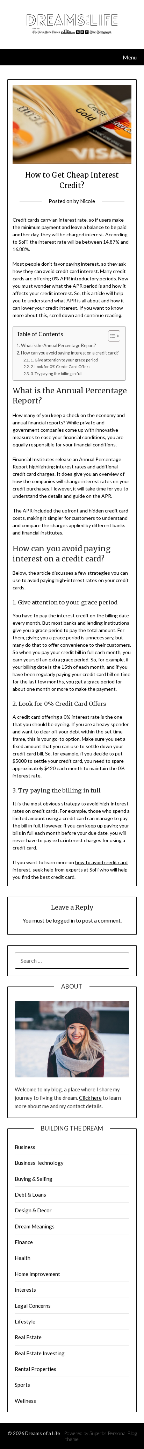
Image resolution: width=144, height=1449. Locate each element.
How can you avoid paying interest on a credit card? (69, 353)
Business (25, 1147)
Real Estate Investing (40, 1353)
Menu (130, 57)
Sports (22, 1385)
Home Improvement (37, 1274)
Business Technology (39, 1163)
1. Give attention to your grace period (64, 360)
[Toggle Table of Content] (110, 336)
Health (22, 1258)
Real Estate (28, 1337)
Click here (90, 1098)
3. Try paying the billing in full (56, 373)
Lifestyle (25, 1321)
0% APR (61, 278)
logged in (64, 920)
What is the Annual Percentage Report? (58, 345)
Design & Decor (33, 1210)
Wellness (25, 1401)
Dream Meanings (35, 1226)
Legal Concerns (33, 1306)
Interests (25, 1289)
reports (55, 422)
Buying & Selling (33, 1179)
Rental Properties (35, 1369)
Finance (24, 1242)
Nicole (87, 201)
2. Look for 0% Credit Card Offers (60, 366)
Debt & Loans (30, 1194)
